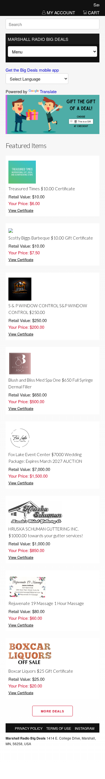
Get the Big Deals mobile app (32, 70)
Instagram (84, 728)
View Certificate (20, 210)
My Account (60, 12)
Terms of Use (58, 728)
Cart (93, 12)
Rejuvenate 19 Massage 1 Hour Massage (46, 603)
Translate (48, 91)
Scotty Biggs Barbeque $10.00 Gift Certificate (50, 237)
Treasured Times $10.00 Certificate (41, 188)
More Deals (52, 711)
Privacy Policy (29, 728)
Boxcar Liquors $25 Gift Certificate (40, 671)
